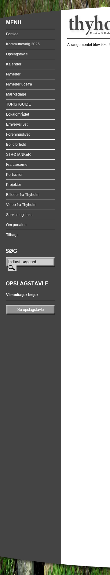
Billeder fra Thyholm (22, 195)
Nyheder (13, 74)
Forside (12, 34)
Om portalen (16, 225)
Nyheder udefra (19, 84)
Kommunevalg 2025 (23, 44)
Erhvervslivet (17, 124)
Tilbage (12, 235)
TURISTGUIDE (18, 104)
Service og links (19, 215)
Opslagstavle (17, 54)
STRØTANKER (18, 154)
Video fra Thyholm (21, 205)
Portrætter (14, 174)
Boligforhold (16, 144)
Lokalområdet (17, 114)
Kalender (13, 64)
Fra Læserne (17, 164)
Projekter (13, 185)
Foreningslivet (18, 134)
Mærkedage (16, 94)
